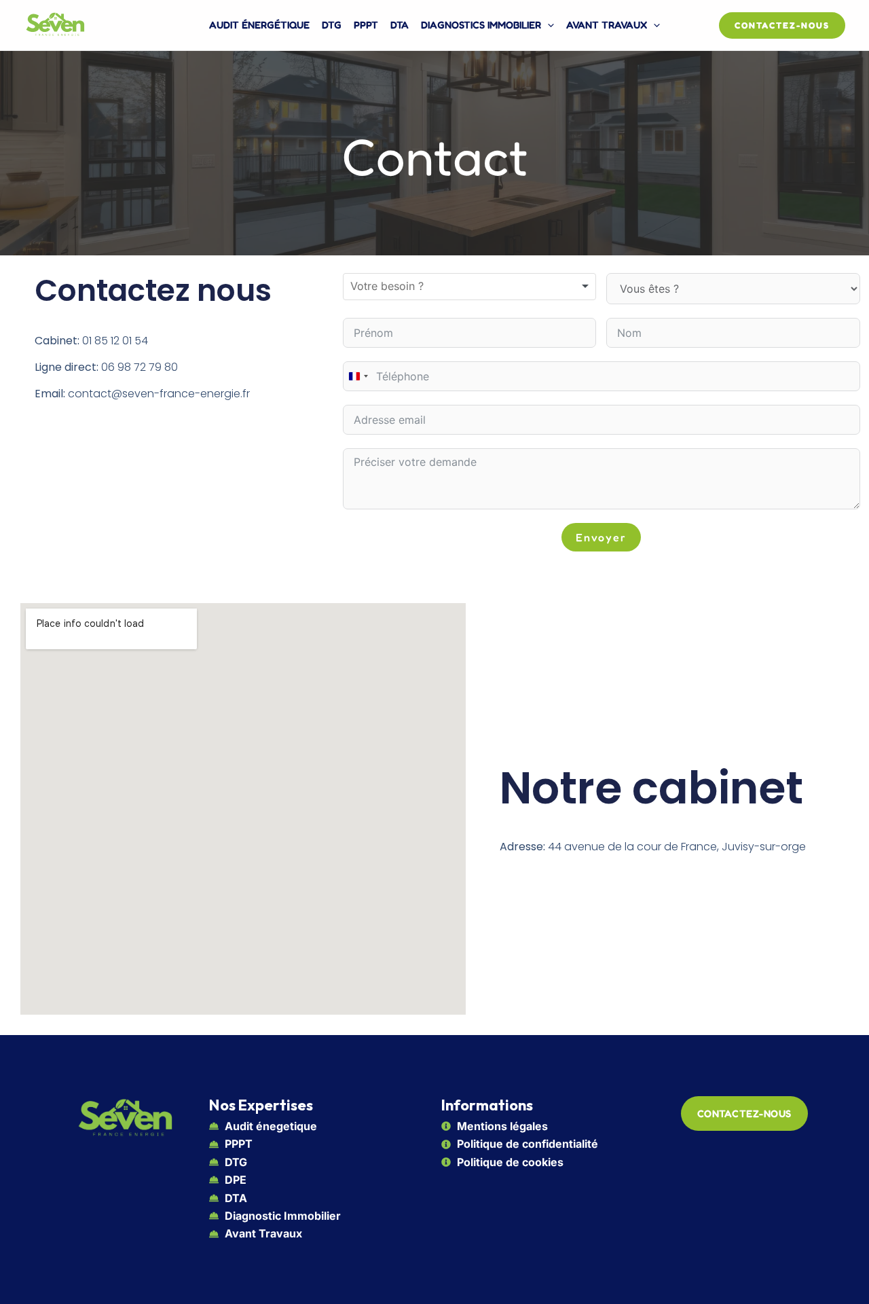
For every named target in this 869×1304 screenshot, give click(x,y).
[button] (547, 25)
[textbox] (401, 287)
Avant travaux (606, 24)
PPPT (366, 24)
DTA (399, 24)
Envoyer (601, 537)
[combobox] (469, 286)
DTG (331, 24)
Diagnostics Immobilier (481, 24)
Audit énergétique (259, 24)
